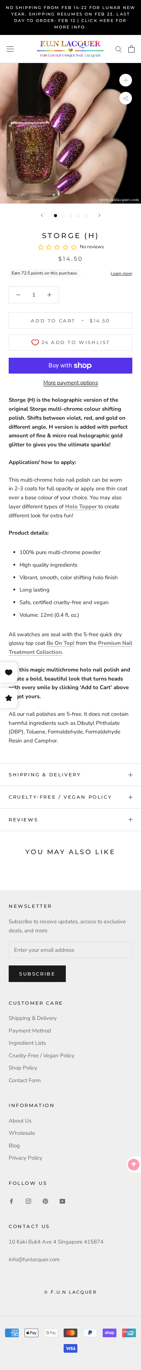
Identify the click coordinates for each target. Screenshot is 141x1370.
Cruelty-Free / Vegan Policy (60, 797)
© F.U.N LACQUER (70, 1292)
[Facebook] (11, 1200)
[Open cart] (131, 49)
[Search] (118, 49)
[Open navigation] (10, 49)
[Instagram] (28, 1200)
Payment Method (30, 1030)
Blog (14, 1145)
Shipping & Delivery (45, 774)
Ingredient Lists (27, 1043)
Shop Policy (23, 1067)
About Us (20, 1120)
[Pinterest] (45, 1200)
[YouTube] (62, 1200)
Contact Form (25, 1080)
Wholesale (22, 1133)
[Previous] (42, 215)
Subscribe (37, 974)
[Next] (99, 215)
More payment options (70, 382)
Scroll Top (113, 1349)
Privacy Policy (25, 1157)
